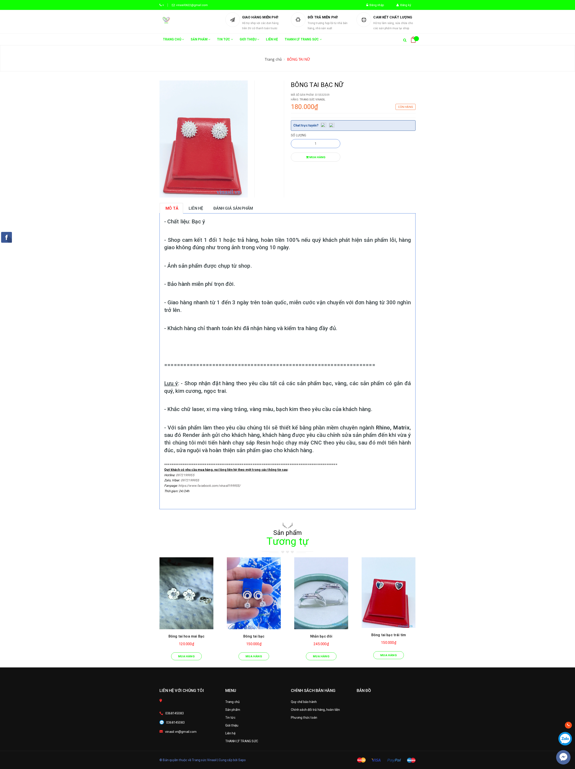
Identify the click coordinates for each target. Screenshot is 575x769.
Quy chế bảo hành (304, 702)
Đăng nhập (376, 5)
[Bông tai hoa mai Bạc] (186, 593)
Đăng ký (405, 5)
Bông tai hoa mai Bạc (186, 636)
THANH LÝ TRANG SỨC (302, 39)
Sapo (242, 760)
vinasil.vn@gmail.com (181, 731)
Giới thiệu (248, 39)
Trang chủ (172, 39)
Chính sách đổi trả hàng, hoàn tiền (315, 709)
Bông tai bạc (254, 636)
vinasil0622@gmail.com (191, 5)
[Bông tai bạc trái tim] (389, 592)
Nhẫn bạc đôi (321, 636)
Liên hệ (272, 39)
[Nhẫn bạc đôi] (321, 593)
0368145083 (174, 713)
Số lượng (298, 135)
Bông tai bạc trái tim (388, 635)
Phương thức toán (304, 717)
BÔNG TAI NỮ (298, 59)
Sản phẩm (199, 39)
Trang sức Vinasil (312, 99)
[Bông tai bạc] (254, 593)
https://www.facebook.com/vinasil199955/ (209, 485)
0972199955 (185, 475)
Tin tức (224, 39)
